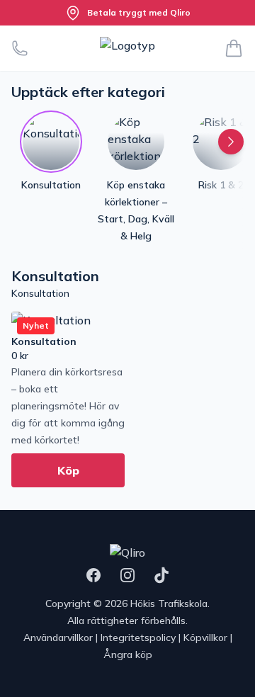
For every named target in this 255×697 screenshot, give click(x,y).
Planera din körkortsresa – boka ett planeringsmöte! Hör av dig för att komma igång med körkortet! (68, 406)
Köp (68, 470)
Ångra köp (127, 654)
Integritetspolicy (138, 637)
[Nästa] (231, 141)
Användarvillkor (58, 637)
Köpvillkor (205, 637)
